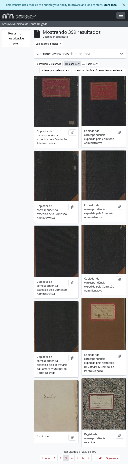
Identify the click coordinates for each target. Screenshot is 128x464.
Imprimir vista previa (49, 63)
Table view (91, 63)
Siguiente (112, 458)
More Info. (110, 5)
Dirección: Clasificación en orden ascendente (98, 70)
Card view (74, 63)
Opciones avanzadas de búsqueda (63, 53)
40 (100, 458)
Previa (46, 458)
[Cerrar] (124, 4)
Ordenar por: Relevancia (54, 70)
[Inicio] (20, 15)
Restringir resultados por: (16, 38)
